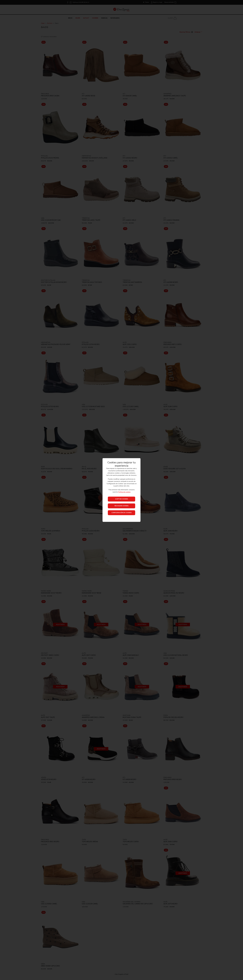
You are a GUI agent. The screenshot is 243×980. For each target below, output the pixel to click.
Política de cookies (124, 492)
